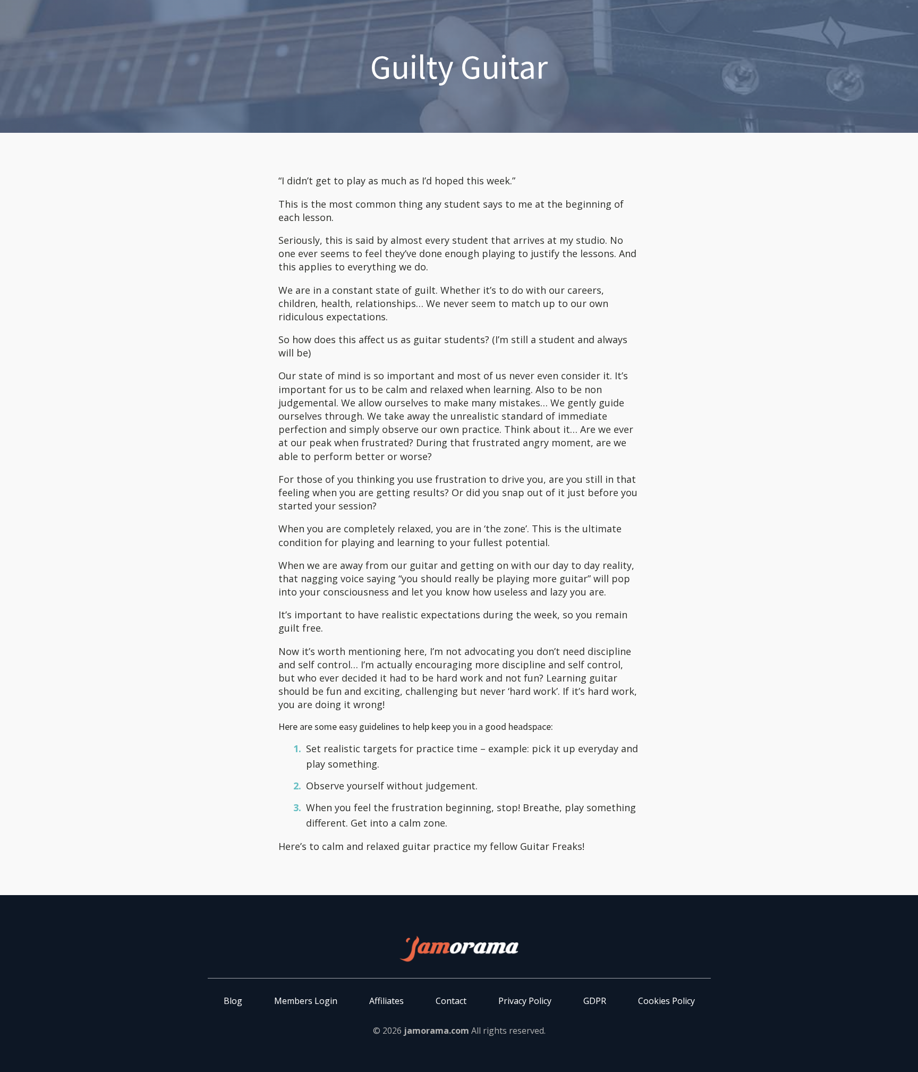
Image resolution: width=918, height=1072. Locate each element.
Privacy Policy (524, 1001)
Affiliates (386, 1001)
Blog (233, 1001)
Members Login (305, 1001)
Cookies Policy (666, 1001)
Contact (451, 1001)
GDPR (594, 1001)
